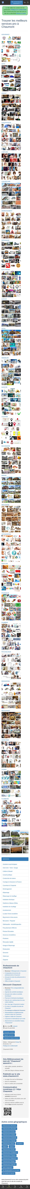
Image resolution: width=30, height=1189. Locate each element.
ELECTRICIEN (6, 269)
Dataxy (18, 1042)
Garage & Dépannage (9, 945)
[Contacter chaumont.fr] (27, 2)
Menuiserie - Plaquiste (9, 920)
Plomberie (5, 938)
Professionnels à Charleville (9, 1137)
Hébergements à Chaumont (18, 971)
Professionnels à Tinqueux (9, 1155)
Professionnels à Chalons (9, 1134)
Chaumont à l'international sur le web (15, 1018)
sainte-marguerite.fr (7, 1167)
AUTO (3, 64)
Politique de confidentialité (18, 9)
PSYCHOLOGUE (6, 652)
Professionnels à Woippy (9, 1161)
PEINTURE (5, 563)
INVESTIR (4, 387)
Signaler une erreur (9, 1035)
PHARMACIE (5, 593)
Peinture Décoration (8, 931)
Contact (27, 1187)
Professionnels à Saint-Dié (9, 1164)
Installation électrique (8, 899)
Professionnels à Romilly (9, 1149)
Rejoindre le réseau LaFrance (11, 1038)
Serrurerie (5, 952)
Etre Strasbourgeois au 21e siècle (11, 1170)
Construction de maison (9, 878)
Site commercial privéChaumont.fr (16, 2)
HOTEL (4, 328)
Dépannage (6, 892)
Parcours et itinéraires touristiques (14, 998)
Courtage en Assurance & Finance (12, 882)
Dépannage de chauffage (10, 896)
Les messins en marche (8, 1173)
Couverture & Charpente (9, 885)
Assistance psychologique (10, 864)
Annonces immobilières (9, 935)
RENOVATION (6, 681)
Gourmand (21, 1187)
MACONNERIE (6, 446)
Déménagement (7, 889)
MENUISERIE (5, 505)
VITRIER (4, 769)
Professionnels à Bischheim (9, 1125)
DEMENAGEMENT (7, 211)
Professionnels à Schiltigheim (10, 1152)
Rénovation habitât (8, 942)
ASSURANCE (5, 34)
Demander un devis (9, 1032)
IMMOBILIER (5, 358)
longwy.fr (5, 1146)
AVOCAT (4, 93)
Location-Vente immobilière (10, 913)
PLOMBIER (5, 622)
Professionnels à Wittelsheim (10, 1158)
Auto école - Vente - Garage (10, 867)
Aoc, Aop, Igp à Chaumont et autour (14, 1004)
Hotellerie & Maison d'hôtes (10, 903)
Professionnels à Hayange (9, 1140)
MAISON (4, 475)
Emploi (15, 1187)
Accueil (3, 1187)
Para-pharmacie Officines (10, 928)
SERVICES (6, 859)
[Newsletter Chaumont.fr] (24, 2)
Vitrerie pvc (6, 956)
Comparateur (9, 1187)
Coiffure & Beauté (7, 871)
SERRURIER (5, 740)
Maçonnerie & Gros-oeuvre (10, 917)
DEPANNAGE (5, 240)
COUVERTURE (6, 181)
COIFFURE (5, 152)
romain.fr (12, 1146)
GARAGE (4, 299)
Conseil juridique (7, 875)
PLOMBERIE (5, 799)
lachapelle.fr (20, 1143)
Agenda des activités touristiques (14, 992)
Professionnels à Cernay (9, 1131)
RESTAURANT (6, 710)
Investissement (7, 910)
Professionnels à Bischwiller (9, 1128)
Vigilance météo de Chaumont (13, 1016)
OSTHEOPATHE (6, 534)
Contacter (14, 1026)
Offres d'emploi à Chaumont (12, 981)
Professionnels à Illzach (8, 1143)
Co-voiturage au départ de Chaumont (15, 1010)
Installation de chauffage (9, 906)
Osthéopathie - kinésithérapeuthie (12, 924)
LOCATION (5, 416)
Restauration (6, 949)
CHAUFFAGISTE (6, 122)
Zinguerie (5, 959)
